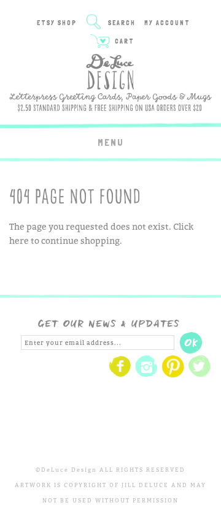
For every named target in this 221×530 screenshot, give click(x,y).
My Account (167, 23)
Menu (111, 142)
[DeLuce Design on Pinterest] (173, 375)
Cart (123, 41)
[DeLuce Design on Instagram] (146, 375)
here (19, 240)
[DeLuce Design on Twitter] (199, 375)
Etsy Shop (57, 23)
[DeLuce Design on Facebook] (120, 375)
